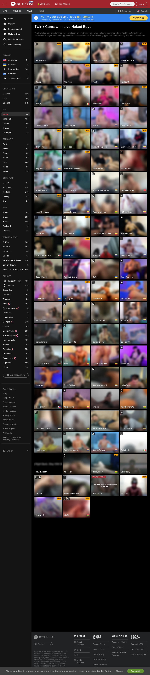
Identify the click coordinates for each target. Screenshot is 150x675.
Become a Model (10, 424)
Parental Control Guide (100, 666)
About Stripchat (9, 389)
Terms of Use (8, 420)
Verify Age (138, 18)
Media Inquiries (9, 411)
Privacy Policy (9, 415)
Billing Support (9, 402)
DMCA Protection (138, 654)
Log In (141, 4)
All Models (7, 433)
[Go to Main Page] (22, 4)
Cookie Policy (104, 671)
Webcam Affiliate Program (119, 653)
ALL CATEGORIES (17, 375)
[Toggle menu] (4, 4)
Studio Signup (9, 429)
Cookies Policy (99, 660)
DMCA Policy (98, 654)
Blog (5, 393)
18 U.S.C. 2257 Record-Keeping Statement (12, 438)
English (41, 644)
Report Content (9, 407)
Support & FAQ (9, 398)
